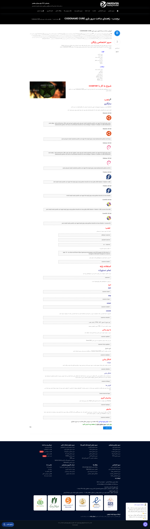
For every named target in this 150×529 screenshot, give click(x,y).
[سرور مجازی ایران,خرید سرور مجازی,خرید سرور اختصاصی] (110, 4)
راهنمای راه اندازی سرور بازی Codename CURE (60, 36)
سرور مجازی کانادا (93, 449)
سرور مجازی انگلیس (93, 447)
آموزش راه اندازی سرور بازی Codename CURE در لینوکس (64, 33)
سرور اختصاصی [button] (102, 11)
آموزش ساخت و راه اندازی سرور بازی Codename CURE (96, 31)
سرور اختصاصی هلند (115, 471)
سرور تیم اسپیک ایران (93, 471)
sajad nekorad (47, 38)
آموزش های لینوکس (107, 33)
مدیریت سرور (96, 33)
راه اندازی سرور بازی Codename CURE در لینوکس (78, 36)
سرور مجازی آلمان (93, 456)
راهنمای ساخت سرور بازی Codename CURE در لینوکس (81, 37)
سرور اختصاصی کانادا (115, 476)
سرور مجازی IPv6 (116, 456)
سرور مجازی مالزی (93, 454)
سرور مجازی (111, 11)
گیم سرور (101, 33)
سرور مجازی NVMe (70, 456)
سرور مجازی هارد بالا (70, 454)
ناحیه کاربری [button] (50, 11)
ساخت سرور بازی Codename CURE (97, 38)
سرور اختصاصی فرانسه (115, 474)
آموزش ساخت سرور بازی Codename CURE (45, 33)
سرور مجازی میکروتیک (69, 452)
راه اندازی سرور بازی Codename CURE (95, 36)
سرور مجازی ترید (78, 11)
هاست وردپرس (48, 447)
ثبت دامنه (87, 11)
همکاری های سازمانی (93, 474)
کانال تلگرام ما (48, 471)
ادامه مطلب (107, 428)
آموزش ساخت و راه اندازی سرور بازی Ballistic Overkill (88, 35)
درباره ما (50, 469)
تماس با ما (49, 467)
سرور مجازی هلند (116, 449)
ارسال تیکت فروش (70, 474)
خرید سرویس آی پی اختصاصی (68, 447)
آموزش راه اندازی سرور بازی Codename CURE (83, 33)
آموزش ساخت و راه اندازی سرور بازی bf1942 (70, 35)
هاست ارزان (49, 454)
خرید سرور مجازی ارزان (69, 449)
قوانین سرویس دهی (47, 474)
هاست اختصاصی (48, 449)
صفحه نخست (118, 11)
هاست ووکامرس (48, 452)
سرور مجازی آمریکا (116, 454)
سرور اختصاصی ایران (115, 467)
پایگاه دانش (58, 11)
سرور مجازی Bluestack (69, 462)
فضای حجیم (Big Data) (92, 469)
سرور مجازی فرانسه (115, 452)
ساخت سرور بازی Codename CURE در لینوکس (82, 38)
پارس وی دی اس (67, 522)
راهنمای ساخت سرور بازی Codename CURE (100, 37)
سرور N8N (72, 458)
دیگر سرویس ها (68, 11)
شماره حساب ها (48, 476)
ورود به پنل (40, 11)
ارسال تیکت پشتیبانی (70, 471)
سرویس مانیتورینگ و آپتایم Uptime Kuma (65, 460)
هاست (94, 11)
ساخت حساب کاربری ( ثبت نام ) (67, 467)
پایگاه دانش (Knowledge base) (90, 467)
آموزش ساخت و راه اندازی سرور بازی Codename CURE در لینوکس (50, 35)
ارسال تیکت (92, 516)
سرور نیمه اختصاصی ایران (114, 469)
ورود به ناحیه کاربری (70, 469)
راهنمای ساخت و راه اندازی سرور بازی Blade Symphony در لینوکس (58, 37)
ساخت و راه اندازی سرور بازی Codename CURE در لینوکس (62, 38)
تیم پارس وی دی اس (81, 522)
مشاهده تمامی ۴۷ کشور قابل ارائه (90, 458)
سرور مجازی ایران (101, 424)
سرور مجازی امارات (93, 452)
